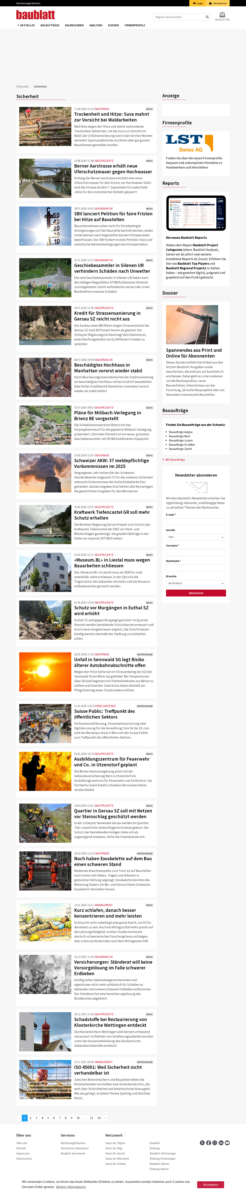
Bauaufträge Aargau (181, 432)
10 (78, 1118)
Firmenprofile (135, 25)
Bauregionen (74, 25)
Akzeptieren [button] (210, 1184)
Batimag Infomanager (163, 1158)
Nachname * (173, 561)
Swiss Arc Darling (115, 1164)
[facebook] (208, 1142)
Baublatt (155, 1143)
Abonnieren (220, 3)
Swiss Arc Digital (115, 1143)
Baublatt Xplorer (160, 1164)
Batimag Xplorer (159, 1169)
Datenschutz (24, 1158)
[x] (202, 1142)
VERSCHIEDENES (105, 706)
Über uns (21, 1143)
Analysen (95, 25)
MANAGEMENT (104, 905)
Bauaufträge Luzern (181, 440)
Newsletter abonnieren (75, 1148)
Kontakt (21, 1148)
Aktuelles (27, 25)
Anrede (170, 530)
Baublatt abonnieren (73, 1153)
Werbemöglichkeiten (28, 3)
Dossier (113, 25)
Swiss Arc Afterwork (117, 1158)
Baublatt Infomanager (163, 1153)
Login (199, 3)
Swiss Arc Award (115, 1153)
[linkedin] (221, 1142)
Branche (171, 576)
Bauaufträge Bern (179, 436)
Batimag (155, 1148)
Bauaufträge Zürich (180, 449)
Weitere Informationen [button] (71, 1187)
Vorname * (172, 545)
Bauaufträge (50, 25)
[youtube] (227, 1142)
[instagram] (214, 1142)
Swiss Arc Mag (113, 1148)
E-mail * (171, 514)
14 (98, 1118)
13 (91, 1118)
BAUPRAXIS (102, 109)
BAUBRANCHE (104, 208)
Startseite (22, 86)
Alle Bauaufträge (175, 459)
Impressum (23, 1153)
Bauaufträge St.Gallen (182, 444)
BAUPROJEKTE (104, 161)
